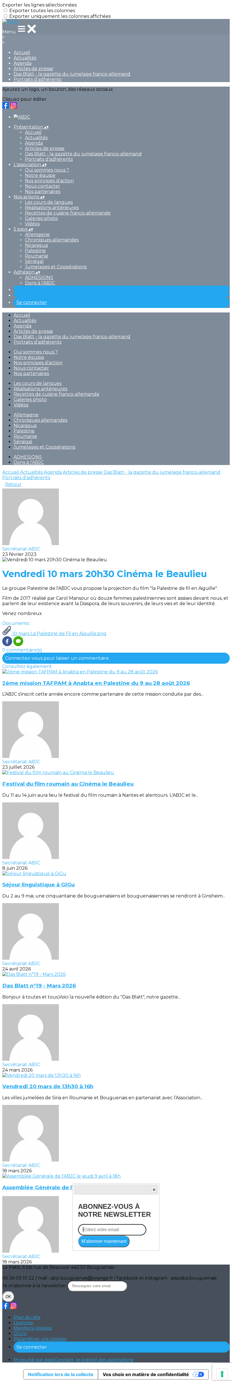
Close (154, 1189)
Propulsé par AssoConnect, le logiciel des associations (73, 1359)
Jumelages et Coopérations (56, 266)
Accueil (22, 52)
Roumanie (36, 256)
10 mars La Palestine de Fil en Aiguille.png (58, 633)
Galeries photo (41, 218)
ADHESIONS (39, 277)
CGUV (20, 1333)
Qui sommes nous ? (47, 170)
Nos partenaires (42, 191)
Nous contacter (42, 186)
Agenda (22, 63)
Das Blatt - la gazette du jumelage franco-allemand (72, 74)
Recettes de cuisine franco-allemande (68, 213)
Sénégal (34, 261)
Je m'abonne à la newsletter (34, 1285)
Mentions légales (33, 1328)
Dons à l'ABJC (40, 283)
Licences (23, 1322)
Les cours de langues (49, 202)
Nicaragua (36, 245)
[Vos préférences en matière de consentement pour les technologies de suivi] (222, 1374)
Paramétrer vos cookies (40, 1339)
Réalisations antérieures (52, 207)
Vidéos (32, 223)
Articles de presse (33, 68)
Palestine (35, 250)
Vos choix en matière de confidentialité (146, 1374)
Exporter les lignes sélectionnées (39, 5)
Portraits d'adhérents (37, 79)
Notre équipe (40, 175)
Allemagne (37, 234)
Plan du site (27, 1317)
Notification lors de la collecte (60, 1374)
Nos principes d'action (49, 180)
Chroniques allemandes (52, 240)
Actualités (25, 58)
